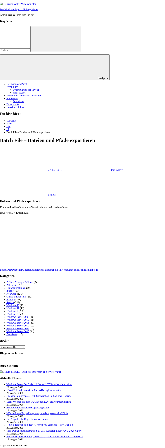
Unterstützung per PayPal (26, 89)
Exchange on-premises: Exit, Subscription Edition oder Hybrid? (38, 396)
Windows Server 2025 (17, 331)
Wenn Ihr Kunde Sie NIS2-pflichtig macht (27, 407)
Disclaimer (18, 101)
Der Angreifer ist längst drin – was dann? (27, 419)
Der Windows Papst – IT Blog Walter (19, 9)
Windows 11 (12, 308)
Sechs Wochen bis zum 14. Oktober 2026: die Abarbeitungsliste (38, 401)
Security (10, 299)
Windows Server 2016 (17, 322)
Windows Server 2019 (17, 325)
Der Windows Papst (16, 84)
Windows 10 (12, 305)
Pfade (95, 269)
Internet (10, 290)
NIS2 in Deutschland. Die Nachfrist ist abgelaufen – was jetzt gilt (39, 425)
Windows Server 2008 (17, 317)
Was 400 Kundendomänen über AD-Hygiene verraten (33, 390)
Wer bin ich (12, 86)
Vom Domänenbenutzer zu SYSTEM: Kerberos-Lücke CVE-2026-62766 (44, 430)
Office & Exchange (16, 296)
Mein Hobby (19, 92)
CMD (9, 269)
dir (21, 269)
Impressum (12, 98)
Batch (3, 269)
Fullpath (57, 269)
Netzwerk (11, 293)
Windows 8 (12, 314)
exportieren (38, 269)
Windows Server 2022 (17, 328)
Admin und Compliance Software (23, 95)
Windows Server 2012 (17, 319)
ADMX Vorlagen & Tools (19, 282)
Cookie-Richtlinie (15, 107)
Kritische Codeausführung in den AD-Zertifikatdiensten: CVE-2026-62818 (44, 436)
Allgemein (11, 285)
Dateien (16, 269)
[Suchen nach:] (15, 50)
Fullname (48, 269)
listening (88, 269)
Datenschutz (12, 104)
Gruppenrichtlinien (16, 288)
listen (81, 269)
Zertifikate (11, 334)
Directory (27, 269)
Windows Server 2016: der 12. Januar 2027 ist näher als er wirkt (39, 384)
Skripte (52, 194)
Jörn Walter (117, 170)
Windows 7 (12, 311)
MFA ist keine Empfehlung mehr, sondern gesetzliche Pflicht (37, 413)
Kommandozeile (69, 269)
